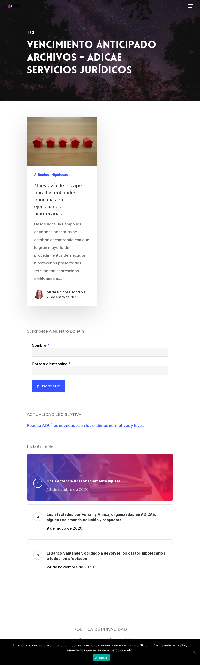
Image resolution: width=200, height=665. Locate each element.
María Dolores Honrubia (66, 292)
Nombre (40, 345)
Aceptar (101, 658)
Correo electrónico (51, 364)
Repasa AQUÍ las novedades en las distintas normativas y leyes (85, 425)
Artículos (41, 175)
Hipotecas (59, 175)
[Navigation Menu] (190, 5)
